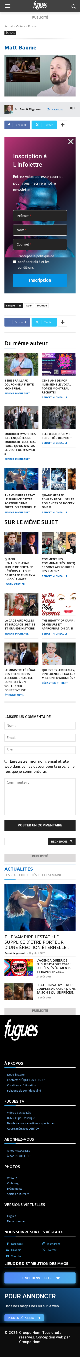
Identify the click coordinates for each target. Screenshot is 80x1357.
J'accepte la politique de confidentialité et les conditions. (36, 261)
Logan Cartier (14, 584)
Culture (20, 26)
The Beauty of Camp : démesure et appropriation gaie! (58, 624)
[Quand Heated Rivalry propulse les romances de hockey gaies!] (59, 479)
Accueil (8, 26)
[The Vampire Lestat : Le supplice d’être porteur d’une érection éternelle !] (21, 479)
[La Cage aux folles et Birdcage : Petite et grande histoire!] (21, 604)
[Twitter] (44, 1250)
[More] (62, 125)
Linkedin (16, 1250)
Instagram (53, 1243)
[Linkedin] (7, 1250)
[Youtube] (7, 1256)
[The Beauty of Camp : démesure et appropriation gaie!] (59, 604)
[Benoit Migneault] (9, 109)
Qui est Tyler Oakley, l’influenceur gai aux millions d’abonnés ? (59, 673)
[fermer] (71, 141)
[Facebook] (7, 1244)
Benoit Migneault (31, 109)
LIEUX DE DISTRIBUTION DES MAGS (36, 1263)
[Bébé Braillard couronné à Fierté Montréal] (21, 364)
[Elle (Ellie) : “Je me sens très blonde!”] (59, 417)
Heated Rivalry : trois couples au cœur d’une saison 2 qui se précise (56, 988)
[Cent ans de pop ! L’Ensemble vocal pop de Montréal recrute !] (59, 364)
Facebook (17, 1243)
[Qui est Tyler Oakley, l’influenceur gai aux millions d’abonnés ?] (59, 654)
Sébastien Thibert (55, 683)
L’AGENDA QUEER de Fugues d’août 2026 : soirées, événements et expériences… (53, 966)
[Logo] (40, 5)
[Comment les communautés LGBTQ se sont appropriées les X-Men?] (59, 543)
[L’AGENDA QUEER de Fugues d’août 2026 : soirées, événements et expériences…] (18, 967)
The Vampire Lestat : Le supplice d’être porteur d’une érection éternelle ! (36, 942)
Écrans (32, 26)
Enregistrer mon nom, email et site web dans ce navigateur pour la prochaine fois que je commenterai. (39, 766)
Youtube (42, 305)
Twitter (51, 1250)
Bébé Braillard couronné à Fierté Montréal (19, 384)
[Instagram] (44, 1244)
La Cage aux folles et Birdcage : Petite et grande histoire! (20, 624)
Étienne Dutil (14, 695)
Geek (29, 305)
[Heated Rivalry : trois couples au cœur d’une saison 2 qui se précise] (18, 991)
